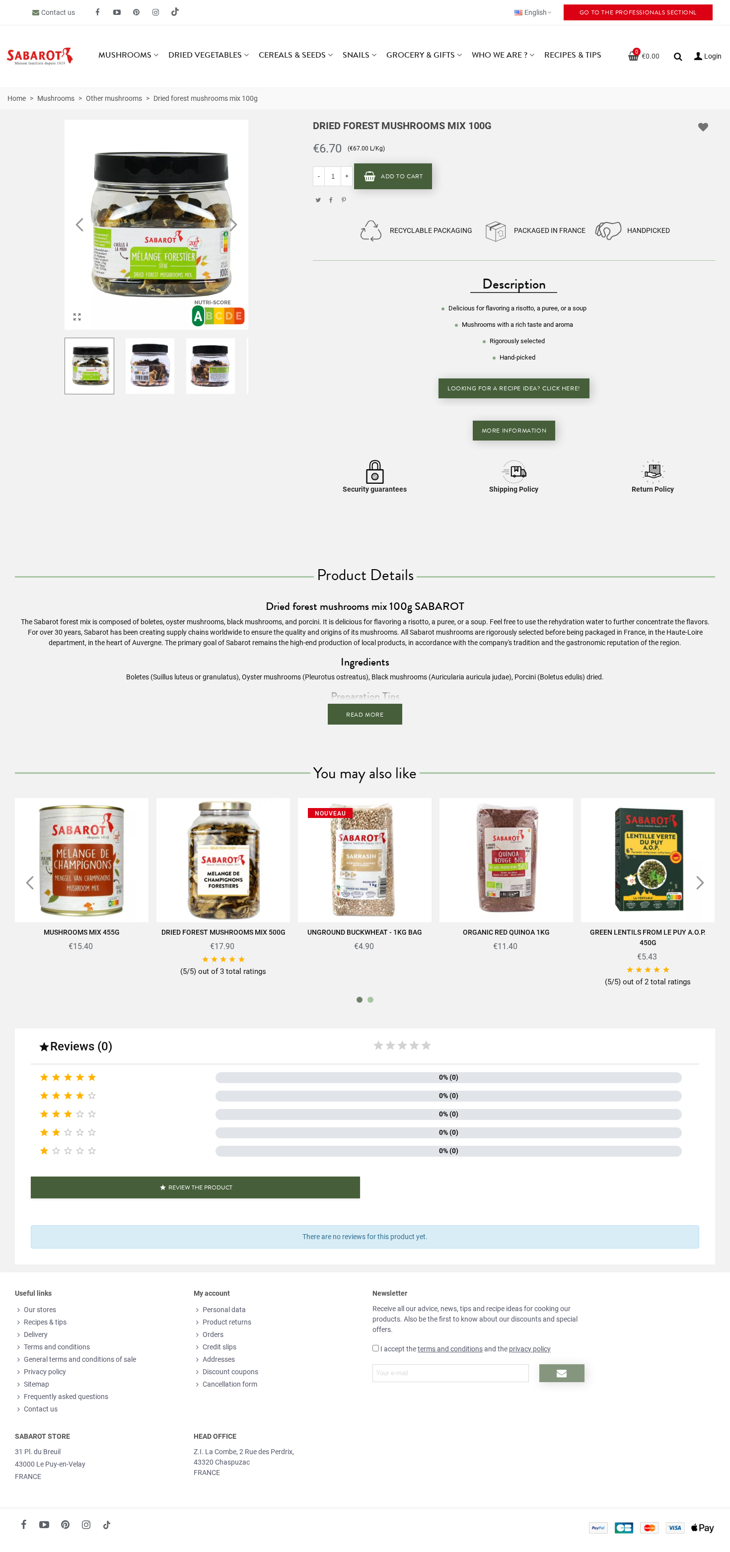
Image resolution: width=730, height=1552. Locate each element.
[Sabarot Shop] (39, 56)
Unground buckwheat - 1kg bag (364, 932)
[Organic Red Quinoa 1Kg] (506, 860)
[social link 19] (175, 12)
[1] (378, 1045)
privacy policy (530, 1349)
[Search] (677, 56)
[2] (390, 1045)
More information (514, 430)
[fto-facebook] (97, 12)
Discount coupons (230, 1372)
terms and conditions (450, 1349)
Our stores (40, 1310)
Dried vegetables (205, 55)
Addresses (219, 1359)
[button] (233, 225)
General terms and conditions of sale (80, 1359)
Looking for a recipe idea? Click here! (514, 388)
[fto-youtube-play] (117, 12)
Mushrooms (124, 55)
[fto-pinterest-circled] (136, 12)
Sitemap (36, 1384)
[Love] (703, 127)
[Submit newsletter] (561, 1373)
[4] (414, 1045)
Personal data (224, 1310)
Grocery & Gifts (420, 55)
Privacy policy (45, 1372)
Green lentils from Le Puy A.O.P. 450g (648, 937)
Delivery (36, 1334)
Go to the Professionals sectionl (638, 12)
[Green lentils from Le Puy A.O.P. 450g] (648, 860)
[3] (402, 1045)
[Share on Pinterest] (344, 200)
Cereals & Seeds (292, 55)
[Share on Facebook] (331, 200)
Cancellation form (230, 1384)
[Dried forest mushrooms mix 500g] (223, 860)
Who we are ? (499, 55)
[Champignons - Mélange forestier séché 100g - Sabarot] (77, 317)
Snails (356, 55)
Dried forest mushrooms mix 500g (223, 932)
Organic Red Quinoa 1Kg (506, 932)
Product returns (227, 1322)
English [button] (535, 12)
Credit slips (219, 1347)
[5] (426, 1045)
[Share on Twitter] (318, 200)
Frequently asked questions (66, 1397)
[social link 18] (106, 1524)
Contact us (58, 12)
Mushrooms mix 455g (82, 932)
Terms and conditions (57, 1347)
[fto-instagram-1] (155, 12)
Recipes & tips (572, 55)
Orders (213, 1334)
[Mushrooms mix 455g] (81, 860)
